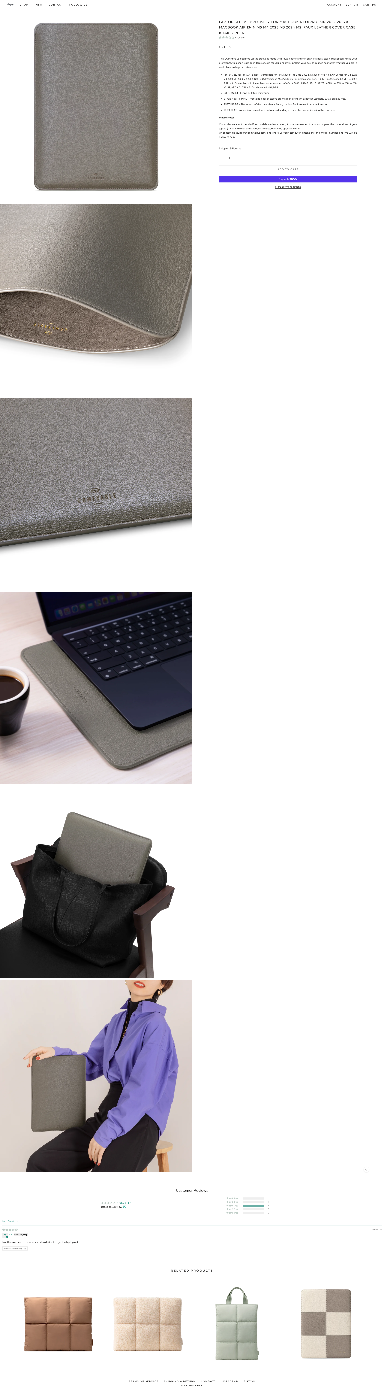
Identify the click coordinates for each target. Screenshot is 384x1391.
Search (352, 4)
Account (334, 4)
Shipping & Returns (230, 148)
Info (38, 4)
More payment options (288, 186)
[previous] (9, 1320)
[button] (227, 37)
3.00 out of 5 (124, 1203)
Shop (24, 4)
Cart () (369, 4)
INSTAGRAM (230, 1381)
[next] (374, 1320)
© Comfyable (192, 1385)
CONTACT (56, 4)
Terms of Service (144, 1381)
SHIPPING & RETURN (180, 1381)
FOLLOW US (78, 4)
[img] (10, 1230)
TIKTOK (249, 1381)
